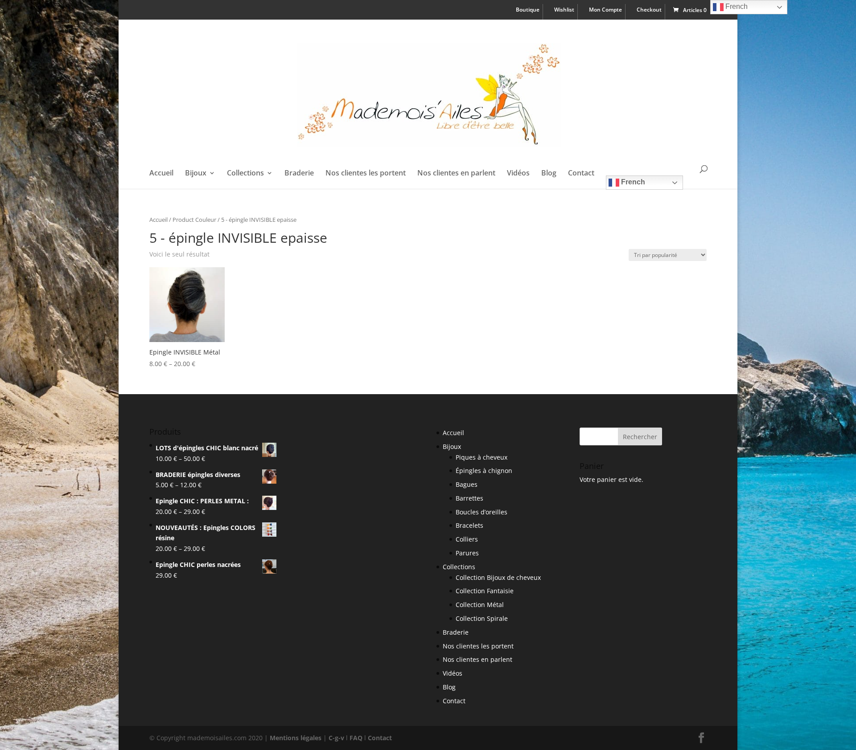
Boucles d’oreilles (481, 512)
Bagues (466, 484)
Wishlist (564, 10)
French (632, 182)
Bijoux (195, 174)
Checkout (649, 10)
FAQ (356, 738)
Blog (548, 174)
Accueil (161, 174)
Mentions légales (295, 738)
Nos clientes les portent (365, 174)
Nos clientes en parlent (456, 174)
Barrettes (469, 498)
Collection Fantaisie (485, 591)
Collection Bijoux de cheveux (498, 577)
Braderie (299, 174)
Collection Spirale (482, 618)
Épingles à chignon (484, 470)
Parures (467, 553)
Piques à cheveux (481, 457)
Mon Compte (605, 10)
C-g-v (336, 738)
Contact (581, 174)
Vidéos (518, 174)
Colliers (467, 539)
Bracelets (469, 525)
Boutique (527, 10)
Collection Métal (480, 604)
